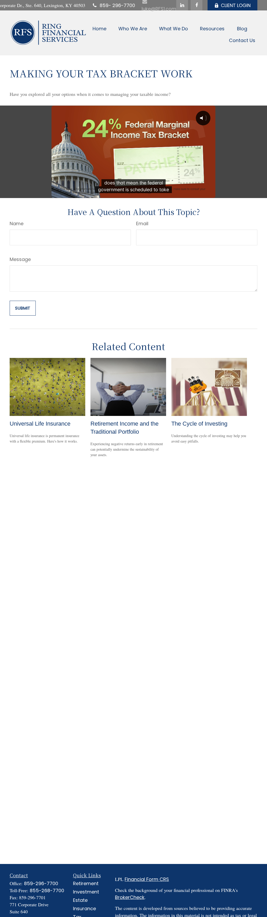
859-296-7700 (41, 883)
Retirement (86, 883)
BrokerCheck (129, 897)
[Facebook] (196, 5)
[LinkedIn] (182, 5)
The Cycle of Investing (199, 423)
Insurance (84, 908)
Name (16, 223)
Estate (80, 900)
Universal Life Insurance (40, 423)
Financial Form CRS (147, 879)
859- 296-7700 (117, 5)
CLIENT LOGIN (236, 5)
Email (142, 223)
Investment (86, 892)
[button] (99, 28)
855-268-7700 (47, 890)
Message (20, 259)
